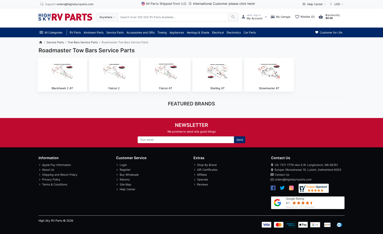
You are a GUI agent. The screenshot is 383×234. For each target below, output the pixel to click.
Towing (162, 32)
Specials (202, 179)
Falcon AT (165, 88)
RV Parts (75, 32)
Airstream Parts (94, 32)
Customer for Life (330, 32)
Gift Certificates (207, 169)
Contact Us (282, 174)
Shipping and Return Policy (59, 174)
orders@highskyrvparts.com (293, 179)
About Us (48, 169)
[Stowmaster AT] (269, 71)
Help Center (127, 189)
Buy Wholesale (129, 174)
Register (125, 169)
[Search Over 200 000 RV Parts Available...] (233, 17)
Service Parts (115, 32)
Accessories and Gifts (140, 32)
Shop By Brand (207, 165)
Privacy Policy (51, 179)
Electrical (218, 32)
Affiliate (202, 174)
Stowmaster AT (269, 88)
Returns (125, 179)
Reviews (202, 184)
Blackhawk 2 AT (62, 88)
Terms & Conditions (54, 184)
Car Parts (250, 32)
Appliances (177, 32)
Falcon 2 (114, 88)
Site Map (125, 184)
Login (123, 165)
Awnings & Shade (198, 32)
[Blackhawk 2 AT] (62, 71)
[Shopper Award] (314, 188)
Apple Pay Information (56, 165)
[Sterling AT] (217, 71)
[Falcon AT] (165, 71)
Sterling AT (217, 88)
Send (239, 139)
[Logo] (65, 16)
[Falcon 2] (114, 71)
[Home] (40, 42)
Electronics (234, 32)
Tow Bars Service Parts (83, 42)
